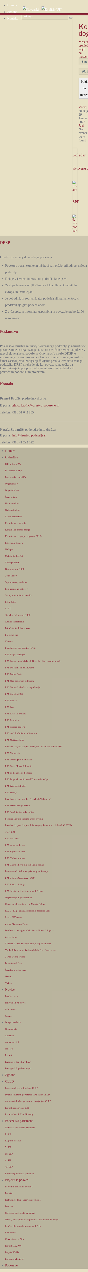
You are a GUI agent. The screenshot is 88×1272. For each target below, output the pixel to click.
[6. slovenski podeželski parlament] (74, 223)
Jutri (81, 125)
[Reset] (70, 17)
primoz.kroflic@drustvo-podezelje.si (35, 405)
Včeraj (83, 107)
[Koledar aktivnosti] (74, 186)
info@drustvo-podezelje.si (29, 435)
